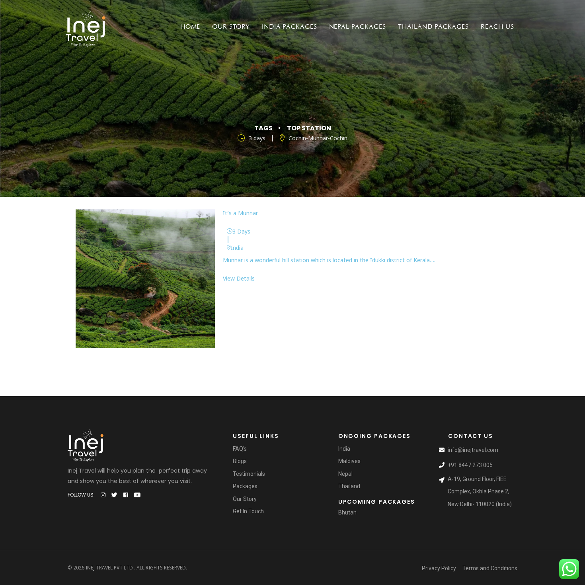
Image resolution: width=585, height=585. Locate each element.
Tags (263, 128)
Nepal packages (357, 26)
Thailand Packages (433, 26)
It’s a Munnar (240, 213)
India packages (289, 26)
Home (190, 26)
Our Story (231, 26)
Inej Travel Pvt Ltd (109, 567)
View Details (239, 278)
